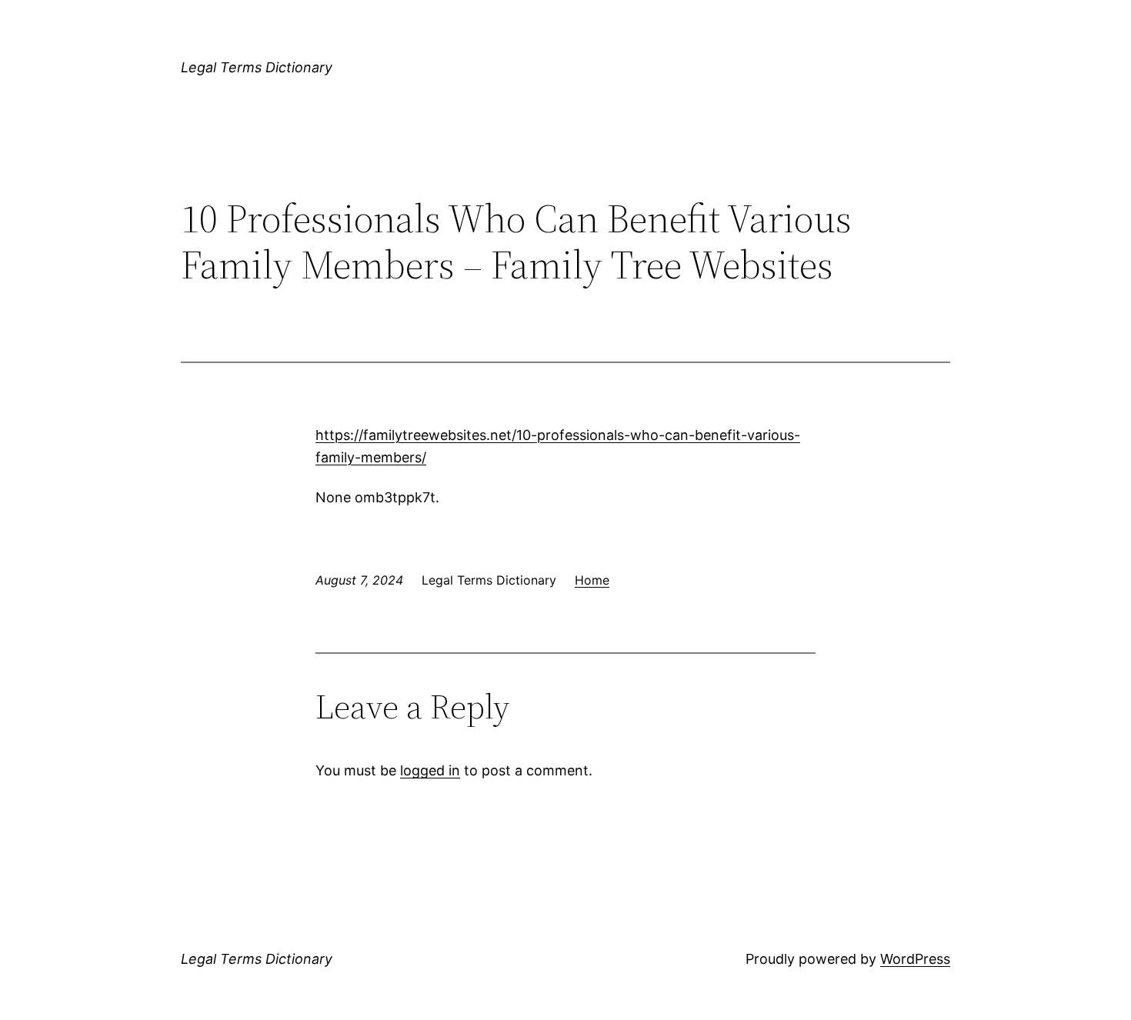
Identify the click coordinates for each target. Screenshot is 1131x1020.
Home (592, 580)
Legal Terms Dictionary (256, 67)
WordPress (915, 959)
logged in (430, 770)
